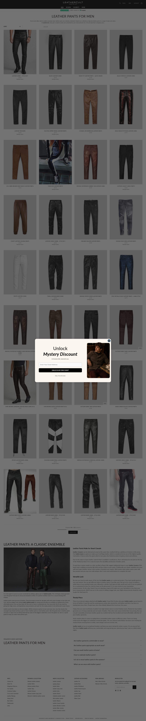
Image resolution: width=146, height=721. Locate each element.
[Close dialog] (109, 340)
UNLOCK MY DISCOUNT (60, 370)
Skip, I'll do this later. (60, 375)
